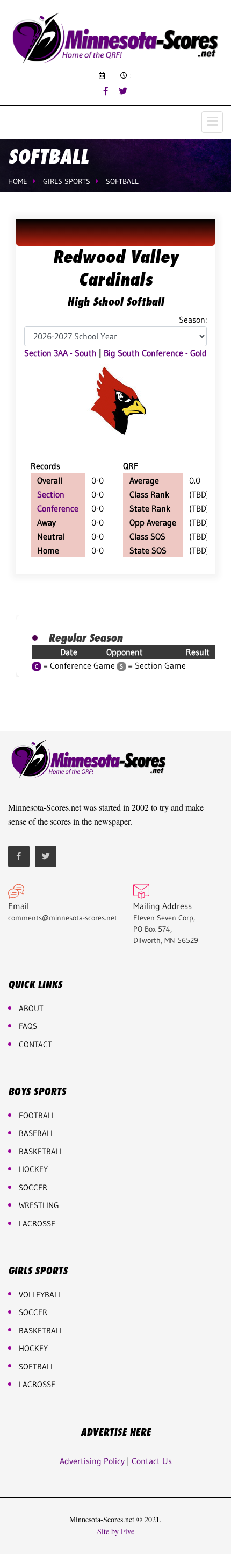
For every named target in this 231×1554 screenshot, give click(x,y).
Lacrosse (37, 1223)
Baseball (36, 1133)
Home (17, 181)
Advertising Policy (92, 1461)
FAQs (28, 1026)
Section (50, 494)
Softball (122, 181)
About (31, 1008)
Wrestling (39, 1205)
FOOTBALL (37, 1115)
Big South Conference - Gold (155, 352)
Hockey (33, 1348)
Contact (35, 1044)
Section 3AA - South (60, 352)
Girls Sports (66, 181)
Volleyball (40, 1294)
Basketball (41, 1330)
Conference (57, 508)
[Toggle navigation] (212, 122)
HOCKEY (33, 1169)
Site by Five (115, 1531)
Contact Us (152, 1461)
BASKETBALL (41, 1151)
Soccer (33, 1187)
